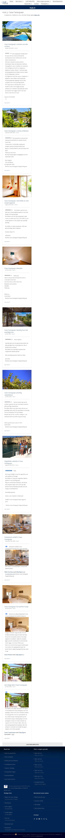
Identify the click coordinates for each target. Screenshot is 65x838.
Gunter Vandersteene (9, 732)
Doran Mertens (8, 655)
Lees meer (6, 103)
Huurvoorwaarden (9, 775)
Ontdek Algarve (8, 812)
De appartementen (39, 782)
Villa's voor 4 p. (38, 753)
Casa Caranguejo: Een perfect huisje (16, 607)
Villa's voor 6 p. (38, 759)
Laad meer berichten (32, 744)
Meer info (36, 15)
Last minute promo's (10, 779)
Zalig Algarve (19, 572)
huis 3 (16, 48)
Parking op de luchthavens (11, 760)
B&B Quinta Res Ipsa (40, 797)
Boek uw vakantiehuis (10, 753)
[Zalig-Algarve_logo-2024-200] (5, 1)
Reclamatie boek (9, 824)
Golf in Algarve (8, 806)
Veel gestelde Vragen (10, 772)
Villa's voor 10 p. (39, 770)
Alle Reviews (8, 803)
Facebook (58, 834)
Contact (28, 834)
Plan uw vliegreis (9, 757)
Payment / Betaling (9, 768)
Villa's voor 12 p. (39, 776)
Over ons (7, 818)
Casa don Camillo (39, 801)
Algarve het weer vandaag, (11, 797)
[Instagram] (36, 819)
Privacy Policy (17, 788)
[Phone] (46, 819)
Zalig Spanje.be (39, 836)
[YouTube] (39, 819)
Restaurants (8, 827)
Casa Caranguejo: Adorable (13, 268)
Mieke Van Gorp (8, 572)
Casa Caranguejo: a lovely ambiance (16, 131)
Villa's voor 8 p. (38, 765)
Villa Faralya (37, 804)
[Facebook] (34, 819)
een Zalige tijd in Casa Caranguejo (15, 685)
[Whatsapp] (41, 819)
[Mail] (44, 819)
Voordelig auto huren (10, 764)
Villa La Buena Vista (39, 808)
